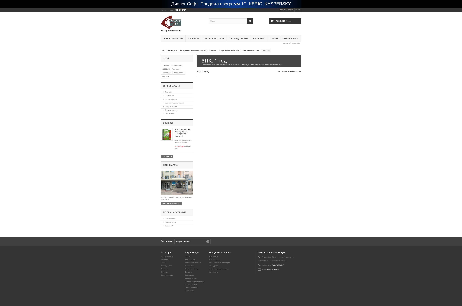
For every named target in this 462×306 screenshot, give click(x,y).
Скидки (168, 122)
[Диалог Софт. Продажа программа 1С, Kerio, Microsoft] (231, 4)
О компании (169, 96)
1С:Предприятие (173, 38)
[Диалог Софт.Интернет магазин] (183, 23)
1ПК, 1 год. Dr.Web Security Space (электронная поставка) (182, 132)
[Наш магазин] (177, 183)
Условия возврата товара (174, 103)
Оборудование (238, 38)
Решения (258, 38)
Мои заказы (213, 256)
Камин (273, 38)
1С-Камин (165, 65)
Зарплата (165, 76)
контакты (286, 43)
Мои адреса (213, 266)
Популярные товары (193, 263)
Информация (171, 85)
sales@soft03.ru (273, 270)
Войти (297, 10)
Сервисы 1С (169, 226)
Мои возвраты (214, 259)
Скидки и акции (170, 222)
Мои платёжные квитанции (219, 263)
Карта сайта (189, 291)
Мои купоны (213, 272)
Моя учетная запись (220, 252)
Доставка (168, 92)
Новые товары (190, 259)
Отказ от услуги (171, 106)
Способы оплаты (171, 110)
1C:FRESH (166, 69)
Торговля (176, 69)
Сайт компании (170, 219)
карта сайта (296, 43)
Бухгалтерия (166, 73)
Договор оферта (171, 99)
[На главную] (163, 50)
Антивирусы (290, 38)
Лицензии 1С (179, 73)
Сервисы (193, 38)
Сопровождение (214, 38)
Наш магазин (169, 114)
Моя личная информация (219, 269)
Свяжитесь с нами (286, 10)
